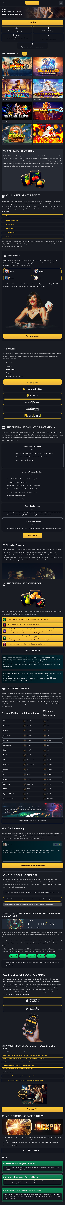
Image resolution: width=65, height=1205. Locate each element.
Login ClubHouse (32, 651)
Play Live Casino (32, 336)
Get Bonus (32, 536)
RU (60, 22)
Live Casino (58, 15)
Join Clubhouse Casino (32, 1150)
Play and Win (32, 1109)
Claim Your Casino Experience (32, 866)
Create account (31, 3)
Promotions (58, 12)
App (60, 18)
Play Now (32, 22)
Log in (60, 8)
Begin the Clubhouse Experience (32, 821)
